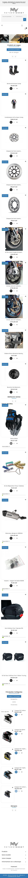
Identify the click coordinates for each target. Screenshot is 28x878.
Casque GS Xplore (20, 729)
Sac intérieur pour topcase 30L (14, 628)
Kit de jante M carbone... (14, 286)
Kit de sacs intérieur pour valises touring (14, 675)
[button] (2, 38)
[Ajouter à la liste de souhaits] (25, 60)
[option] (14, 38)
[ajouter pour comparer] (14, 88)
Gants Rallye (14, 438)
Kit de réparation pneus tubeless (14, 486)
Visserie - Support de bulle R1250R (14, 581)
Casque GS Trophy (20, 768)
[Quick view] (17, 88)
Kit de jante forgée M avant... (14, 252)
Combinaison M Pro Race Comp (14, 117)
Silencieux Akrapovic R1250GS (14, 533)
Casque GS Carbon (20, 710)
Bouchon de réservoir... (14, 387)
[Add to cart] (11, 88)
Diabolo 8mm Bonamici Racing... (14, 353)
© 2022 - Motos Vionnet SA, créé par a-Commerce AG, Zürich (14, 875)
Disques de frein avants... (14, 151)
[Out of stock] (11, 443)
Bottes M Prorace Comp (14, 83)
